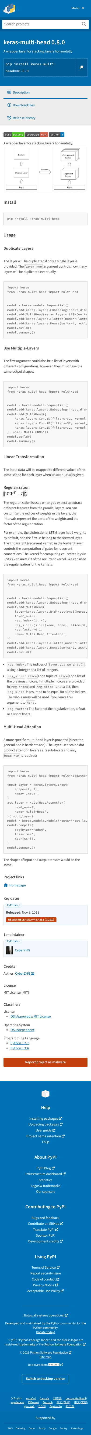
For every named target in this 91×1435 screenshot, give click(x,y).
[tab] (46, 92)
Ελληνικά (33, 1402)
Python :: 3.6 (19, 1048)
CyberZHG (22, 973)
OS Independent (22, 1029)
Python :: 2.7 (19, 1043)
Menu (75, 8)
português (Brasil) (76, 1398)
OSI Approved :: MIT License (30, 1016)
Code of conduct (44, 1279)
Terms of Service (44, 1267)
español (31, 1398)
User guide (44, 1130)
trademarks (27, 1344)
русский (29, 1406)
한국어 (70, 1406)
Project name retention (43, 1136)
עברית (42, 1406)
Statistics (45, 1180)
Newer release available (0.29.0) (31, 920)
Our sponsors (45, 1191)
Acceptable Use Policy (43, 1290)
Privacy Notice (43, 1285)
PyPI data (12, 905)
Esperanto (56, 1406)
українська (17, 1402)
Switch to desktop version (45, 1378)
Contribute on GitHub (43, 1223)
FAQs (45, 1141)
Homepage (17, 885)
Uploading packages (43, 1124)
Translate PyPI (43, 1229)
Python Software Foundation (63, 1344)
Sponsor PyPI (45, 1235)
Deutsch (48, 1402)
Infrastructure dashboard (43, 1173)
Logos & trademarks (45, 1185)
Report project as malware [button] (45, 1062)
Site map (46, 1357)
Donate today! (45, 1332)
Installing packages (43, 1118)
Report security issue (45, 1273)
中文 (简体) (63, 1402)
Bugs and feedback (46, 1217)
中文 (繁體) (81, 1402)
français (44, 1398)
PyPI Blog (44, 1168)
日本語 (57, 1398)
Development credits (43, 1241)
